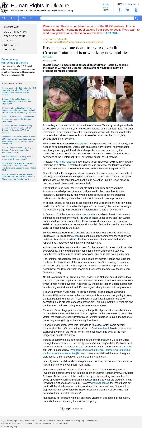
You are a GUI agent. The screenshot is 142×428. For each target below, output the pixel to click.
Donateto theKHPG (105, 7)
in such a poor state (82, 214)
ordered (104, 328)
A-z (32, 18)
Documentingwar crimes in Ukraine (14, 61)
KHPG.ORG (110, 33)
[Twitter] (68, 409)
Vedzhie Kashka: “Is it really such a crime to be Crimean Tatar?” (17, 158)
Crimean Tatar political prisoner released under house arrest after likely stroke (17, 101)
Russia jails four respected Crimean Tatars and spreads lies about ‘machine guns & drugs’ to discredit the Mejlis (19, 166)
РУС (23, 18)
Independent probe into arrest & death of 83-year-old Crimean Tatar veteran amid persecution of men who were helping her (19, 140)
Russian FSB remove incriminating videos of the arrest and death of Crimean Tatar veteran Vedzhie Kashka (17, 129)
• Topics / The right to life (55, 39)
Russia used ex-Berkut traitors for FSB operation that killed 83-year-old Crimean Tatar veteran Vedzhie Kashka (19, 91)
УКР (4, 18)
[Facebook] (62, 409)
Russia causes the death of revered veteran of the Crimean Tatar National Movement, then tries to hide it (18, 176)
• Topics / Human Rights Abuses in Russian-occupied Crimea (73, 42)
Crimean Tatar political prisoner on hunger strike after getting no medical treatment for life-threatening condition (19, 110)
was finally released (64, 161)
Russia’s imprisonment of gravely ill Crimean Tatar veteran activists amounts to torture (17, 150)
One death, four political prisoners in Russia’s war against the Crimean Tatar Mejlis (18, 119)
